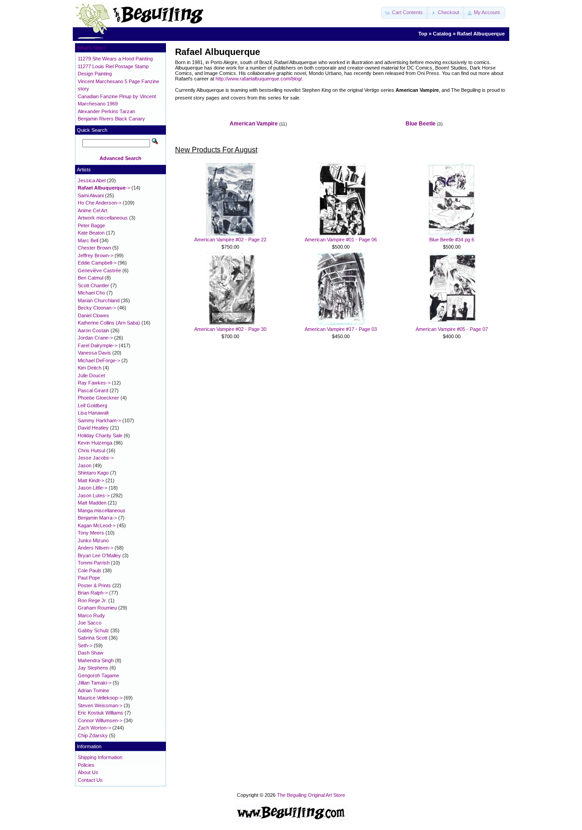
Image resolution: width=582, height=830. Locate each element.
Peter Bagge (91, 225)
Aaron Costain (93, 330)
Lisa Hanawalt (93, 412)
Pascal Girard (93, 390)
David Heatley (93, 427)
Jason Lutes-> (94, 495)
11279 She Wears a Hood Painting (115, 58)
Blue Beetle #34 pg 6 (451, 239)
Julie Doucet (91, 375)
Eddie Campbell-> (97, 262)
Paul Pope (89, 577)
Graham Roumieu (97, 607)
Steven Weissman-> (100, 705)
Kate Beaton (91, 232)
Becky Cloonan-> (97, 307)
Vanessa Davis (94, 352)
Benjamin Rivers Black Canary (111, 118)
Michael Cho (91, 292)
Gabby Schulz (93, 630)
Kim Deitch (89, 367)
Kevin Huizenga (95, 442)
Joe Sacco (89, 622)
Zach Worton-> (94, 727)
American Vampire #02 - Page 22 (230, 239)
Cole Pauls (89, 570)
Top (422, 33)
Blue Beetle (421, 123)
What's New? (91, 47)
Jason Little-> (92, 487)
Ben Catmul (90, 277)
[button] (404, 13)
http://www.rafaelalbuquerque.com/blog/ (259, 78)
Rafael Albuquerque (481, 33)
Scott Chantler (93, 285)
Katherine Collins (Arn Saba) (109, 322)
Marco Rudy (91, 615)
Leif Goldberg (92, 405)
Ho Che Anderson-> (99, 202)
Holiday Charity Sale (100, 435)
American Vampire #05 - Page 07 (452, 329)
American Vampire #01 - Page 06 (341, 239)
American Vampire (254, 123)
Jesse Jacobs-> (96, 457)
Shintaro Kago (93, 472)
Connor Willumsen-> (100, 720)
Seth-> (85, 645)
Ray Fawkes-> (94, 382)
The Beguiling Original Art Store (311, 795)
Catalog (442, 33)
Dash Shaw (90, 652)
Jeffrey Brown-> (95, 255)
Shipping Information (100, 757)
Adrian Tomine (93, 690)
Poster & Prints (94, 585)
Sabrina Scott (92, 637)
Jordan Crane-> (95, 337)
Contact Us (90, 780)
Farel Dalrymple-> (97, 345)
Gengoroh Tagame (98, 675)
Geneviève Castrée (99, 270)
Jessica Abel (91, 180)
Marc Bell (88, 240)
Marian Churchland (99, 300)
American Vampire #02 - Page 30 (230, 329)
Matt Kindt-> (91, 480)
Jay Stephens (93, 667)
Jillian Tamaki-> (94, 682)
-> (104, 187)
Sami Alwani (91, 195)
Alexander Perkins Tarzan (106, 111)
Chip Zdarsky (93, 735)
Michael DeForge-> (99, 360)
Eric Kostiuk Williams (100, 712)
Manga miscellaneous (101, 510)
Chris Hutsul (91, 450)
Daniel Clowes (93, 315)
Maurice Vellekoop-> (100, 697)
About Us (88, 772)
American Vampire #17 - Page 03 (341, 329)
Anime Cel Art (92, 210)
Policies (86, 765)
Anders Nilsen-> (95, 547)
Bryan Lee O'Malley (99, 555)
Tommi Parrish (94, 562)
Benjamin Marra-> (97, 517)
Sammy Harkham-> (99, 420)
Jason (84, 465)
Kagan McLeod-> (96, 525)
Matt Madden (92, 502)
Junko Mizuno (93, 540)
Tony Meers (91, 532)
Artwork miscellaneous (103, 217)
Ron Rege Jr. (92, 600)
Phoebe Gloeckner (98, 397)
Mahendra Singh (96, 660)
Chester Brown (94, 247)
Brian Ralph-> (93, 592)
